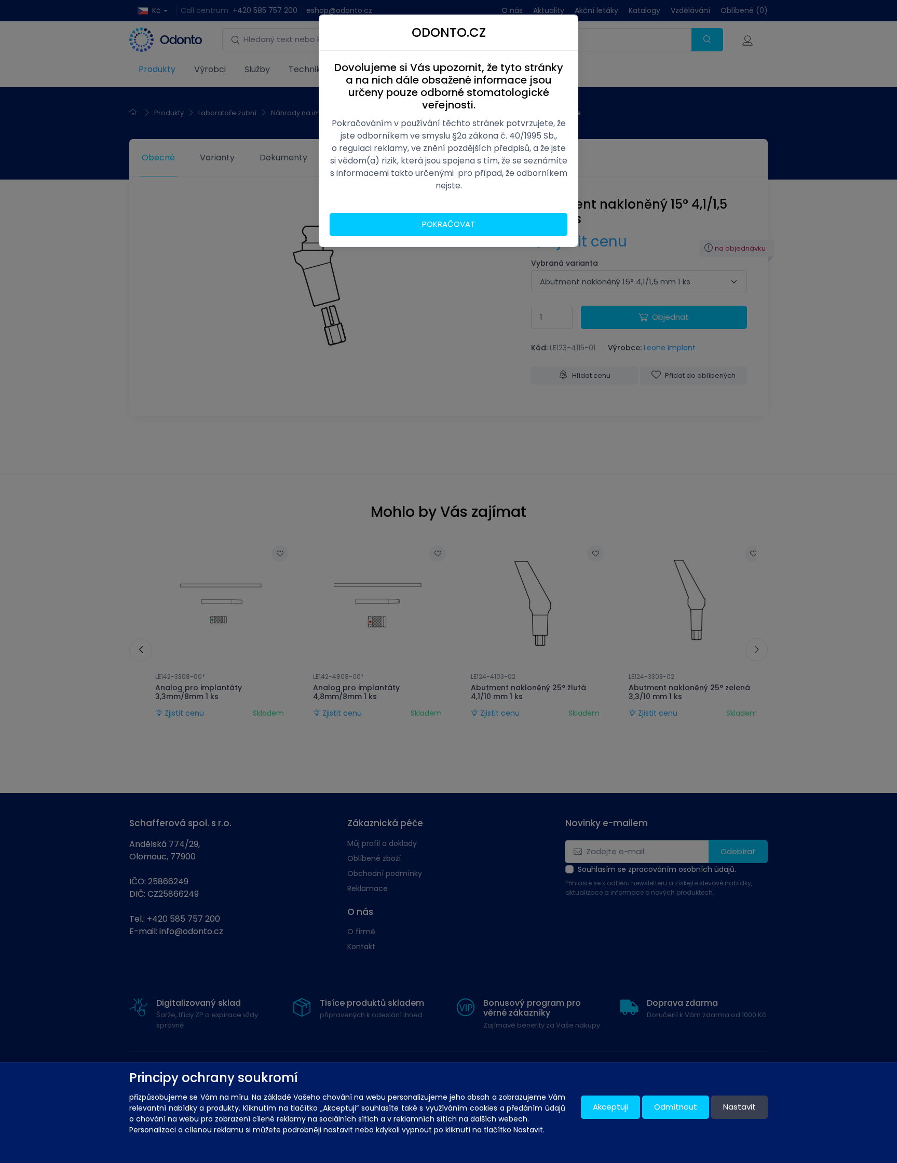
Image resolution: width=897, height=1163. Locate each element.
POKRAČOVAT (448, 223)
